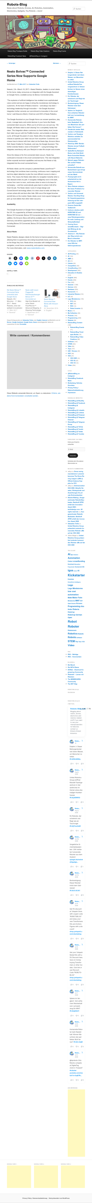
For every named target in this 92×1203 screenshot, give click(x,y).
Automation (74, 557)
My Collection (72, 313)
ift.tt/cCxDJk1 (75, 890)
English (39, 320)
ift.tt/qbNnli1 (74, 1011)
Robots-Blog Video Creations (40, 51)
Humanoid (71, 292)
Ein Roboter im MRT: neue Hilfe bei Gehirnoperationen (75, 243)
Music (70, 311)
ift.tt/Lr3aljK (78, 1042)
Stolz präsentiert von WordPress (59, 1198)
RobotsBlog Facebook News (17, 56)
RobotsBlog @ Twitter (75, 431)
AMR (69, 258)
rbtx (82, 606)
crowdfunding (79, 561)
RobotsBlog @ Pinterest (76, 415)
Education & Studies (75, 273)
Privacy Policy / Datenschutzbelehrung (34, 1198)
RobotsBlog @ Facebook (76, 403)
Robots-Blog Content (75, 322)
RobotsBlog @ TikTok (75, 427)
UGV (69, 353)
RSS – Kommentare (74, 657)
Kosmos (71, 579)
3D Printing (72, 254)
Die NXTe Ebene (73, 667)
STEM (70, 344)
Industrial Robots (74, 294)
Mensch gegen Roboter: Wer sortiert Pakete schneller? (76, 162)
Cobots (70, 263)
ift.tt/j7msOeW (75, 826)
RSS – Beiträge (73, 654)
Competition (72, 266)
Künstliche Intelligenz (74, 582)
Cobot (70, 561)
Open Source (72, 603)
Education (77, 564)
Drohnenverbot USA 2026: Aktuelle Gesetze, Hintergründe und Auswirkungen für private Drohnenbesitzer (76, 490)
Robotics (72, 633)
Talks (69, 346)
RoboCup (71, 612)
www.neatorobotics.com (36, 248)
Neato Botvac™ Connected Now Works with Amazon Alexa (51, 302)
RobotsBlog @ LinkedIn (76, 410)
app (72, 555)
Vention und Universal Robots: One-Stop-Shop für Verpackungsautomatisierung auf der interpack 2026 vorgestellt (76, 198)
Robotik (81, 634)
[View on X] (82, 741)
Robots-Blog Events (59, 51)
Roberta (70, 320)
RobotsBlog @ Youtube (76, 434)
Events (70, 280)
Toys (69, 348)
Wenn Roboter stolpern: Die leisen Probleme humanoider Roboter (76, 188)
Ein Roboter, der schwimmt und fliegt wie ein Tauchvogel (76, 98)
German (70, 287)
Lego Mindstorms (74, 299)
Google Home (28, 322)
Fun (69, 282)
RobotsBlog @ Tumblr (75, 429)
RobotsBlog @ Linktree (76, 412)
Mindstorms (71, 601)
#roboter (73, 1070)
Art (69, 261)
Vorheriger (11, 63)
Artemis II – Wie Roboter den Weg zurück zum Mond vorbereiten (76, 236)
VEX (69, 356)
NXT (71, 303)
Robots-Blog (17, 4)
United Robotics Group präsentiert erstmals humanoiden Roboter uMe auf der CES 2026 (76, 540)
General (44, 320)
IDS (83, 567)
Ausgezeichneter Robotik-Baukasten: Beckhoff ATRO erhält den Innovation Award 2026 (76, 516)
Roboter (73, 626)
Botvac (9, 322)
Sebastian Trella (34, 84)
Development (72, 270)
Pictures (70, 315)
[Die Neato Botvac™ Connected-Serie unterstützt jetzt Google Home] (16, 301)
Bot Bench (71, 665)
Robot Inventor (75, 308)
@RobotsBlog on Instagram (38, 56)
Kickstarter (76, 575)
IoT (69, 296)
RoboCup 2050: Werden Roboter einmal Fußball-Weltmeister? (76, 145)
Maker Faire (77, 597)
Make (70, 597)
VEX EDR (73, 358)
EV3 (71, 301)
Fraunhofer (71, 567)
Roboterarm (72, 630)
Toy (76, 641)
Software (71, 341)
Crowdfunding (73, 268)
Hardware (71, 289)
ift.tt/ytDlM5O (75, 797)
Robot (72, 621)
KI (78, 570)
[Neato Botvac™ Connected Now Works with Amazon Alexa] (52, 293)
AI (68, 256)
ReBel (70, 609)
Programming (72, 318)
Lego (70, 585)
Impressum (72, 392)
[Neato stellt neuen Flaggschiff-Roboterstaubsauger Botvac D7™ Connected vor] (34, 302)
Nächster (57, 63)
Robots (72, 637)
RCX (71, 306)
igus (70, 570)
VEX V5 (73, 363)
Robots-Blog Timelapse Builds (17, 51)
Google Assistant (17, 322)
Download (71, 564)
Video (70, 365)
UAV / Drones (72, 351)
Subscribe (73, 455)
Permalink (23, 324)
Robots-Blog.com (78, 709)
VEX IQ (72, 360)
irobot (75, 571)
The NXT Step (72, 684)
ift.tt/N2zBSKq (75, 759)
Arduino (75, 554)
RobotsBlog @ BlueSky (76, 401)
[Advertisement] (76, 1123)
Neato (35, 322)
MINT (77, 600)
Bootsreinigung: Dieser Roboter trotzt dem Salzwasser (76, 105)
